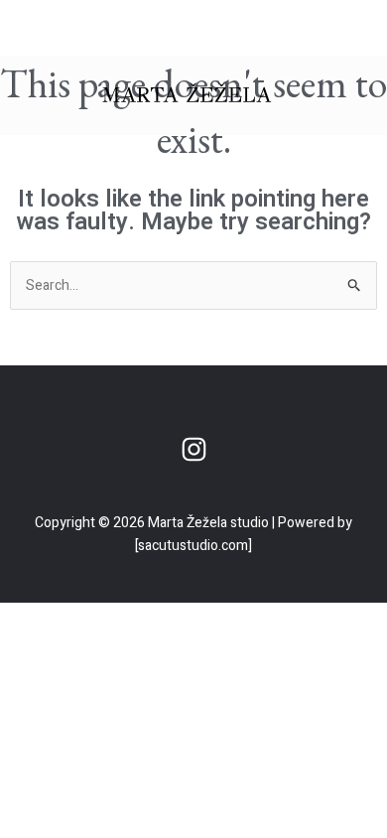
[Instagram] (194, 449)
